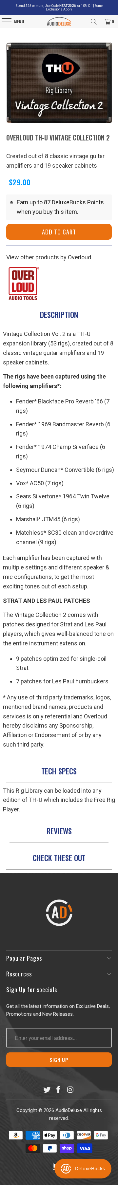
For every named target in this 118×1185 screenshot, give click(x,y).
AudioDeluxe (68, 1110)
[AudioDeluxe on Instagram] (70, 1090)
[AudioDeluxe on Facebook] (59, 1090)
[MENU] (3, 21)
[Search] (94, 21)
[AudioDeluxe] (59, 21)
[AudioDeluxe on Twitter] (47, 1090)
